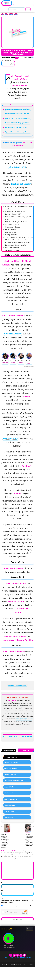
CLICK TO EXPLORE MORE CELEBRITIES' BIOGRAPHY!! (17, 736)
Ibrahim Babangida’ (21, 183)
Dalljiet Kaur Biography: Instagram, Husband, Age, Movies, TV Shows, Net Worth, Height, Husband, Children (5, 841)
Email (2, 890)
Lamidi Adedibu (9, 787)
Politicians (16, 14)
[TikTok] (24, 955)
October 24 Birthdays (10, 799)
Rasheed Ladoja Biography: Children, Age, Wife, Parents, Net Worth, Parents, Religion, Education (18, 127)
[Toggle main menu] (3, 9)
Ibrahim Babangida (10, 775)
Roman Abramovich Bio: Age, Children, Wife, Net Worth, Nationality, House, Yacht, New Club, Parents (18, 109)
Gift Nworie (28, 57)
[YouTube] (17, 955)
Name (2, 883)
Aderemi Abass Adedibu (11, 762)
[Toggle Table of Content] (11, 63)
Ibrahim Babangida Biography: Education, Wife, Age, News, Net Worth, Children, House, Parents (18, 123)
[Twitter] (14, 955)
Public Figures (11, 14)
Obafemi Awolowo (17, 166)
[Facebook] (10, 955)
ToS (25, 964)
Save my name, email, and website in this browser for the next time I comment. (17, 901)
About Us (4, 964)
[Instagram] (21, 955)
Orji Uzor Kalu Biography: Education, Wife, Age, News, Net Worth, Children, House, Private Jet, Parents (18, 118)
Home (2, 14)
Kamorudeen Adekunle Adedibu (13, 780)
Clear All (29, 929)
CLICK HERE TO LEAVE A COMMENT (16, 685)
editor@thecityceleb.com (24, 719)
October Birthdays (9, 805)
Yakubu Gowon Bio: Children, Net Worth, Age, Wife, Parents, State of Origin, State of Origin (18, 114)
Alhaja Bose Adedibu (10, 768)
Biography (6, 14)
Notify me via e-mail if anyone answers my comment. (17, 906)
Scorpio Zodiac (8, 817)
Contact (31, 964)
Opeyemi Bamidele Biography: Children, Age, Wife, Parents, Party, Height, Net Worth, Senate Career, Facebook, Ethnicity (18, 132)
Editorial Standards (15, 964)
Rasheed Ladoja (10, 438)
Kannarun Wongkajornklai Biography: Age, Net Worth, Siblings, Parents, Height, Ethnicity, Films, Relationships (29, 840)
